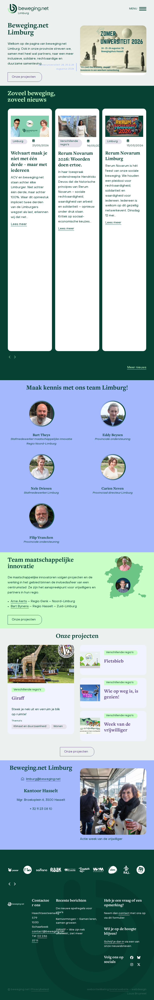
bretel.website (119, 989)
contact (124, 913)
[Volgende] (15, 357)
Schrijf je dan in (114, 941)
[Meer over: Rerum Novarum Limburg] (124, 126)
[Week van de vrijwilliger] (89, 725)
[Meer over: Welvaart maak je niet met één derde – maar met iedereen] (30, 126)
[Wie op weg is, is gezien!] (89, 692)
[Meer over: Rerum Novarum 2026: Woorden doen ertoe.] (77, 126)
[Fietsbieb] (89, 659)
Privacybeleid (40, 989)
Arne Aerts (19, 601)
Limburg (18, 141)
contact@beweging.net (48, 931)
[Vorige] (10, 357)
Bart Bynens (20, 606)
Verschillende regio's (69, 143)
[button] (137, 8)
